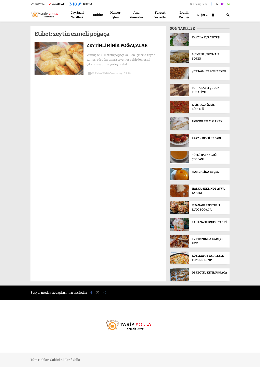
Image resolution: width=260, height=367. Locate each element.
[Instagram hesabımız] (222, 4)
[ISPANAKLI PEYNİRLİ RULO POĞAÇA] (179, 213)
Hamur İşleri (115, 15)
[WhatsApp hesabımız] (228, 4)
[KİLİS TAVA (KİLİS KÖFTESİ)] (179, 112)
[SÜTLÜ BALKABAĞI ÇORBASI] (179, 162)
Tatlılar (98, 15)
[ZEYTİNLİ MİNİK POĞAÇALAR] (59, 73)
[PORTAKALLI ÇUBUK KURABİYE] (179, 95)
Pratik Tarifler (184, 15)
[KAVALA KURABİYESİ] (179, 45)
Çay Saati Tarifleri (77, 15)
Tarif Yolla (39, 4)
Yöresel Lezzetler (160, 15)
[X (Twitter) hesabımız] (216, 4)
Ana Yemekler (136, 15)
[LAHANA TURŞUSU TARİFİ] (179, 229)
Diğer (201, 15)
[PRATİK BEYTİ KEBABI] (179, 146)
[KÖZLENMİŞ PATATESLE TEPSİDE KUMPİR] (179, 263)
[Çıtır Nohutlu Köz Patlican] (179, 78)
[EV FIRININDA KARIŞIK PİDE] (179, 246)
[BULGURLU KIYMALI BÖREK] (179, 61)
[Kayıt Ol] (214, 15)
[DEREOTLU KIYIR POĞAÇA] (179, 280)
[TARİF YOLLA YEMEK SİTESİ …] (45, 19)
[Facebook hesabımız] (211, 4)
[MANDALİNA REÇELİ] (179, 179)
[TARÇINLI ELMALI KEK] (179, 129)
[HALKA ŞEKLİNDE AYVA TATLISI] (179, 196)
